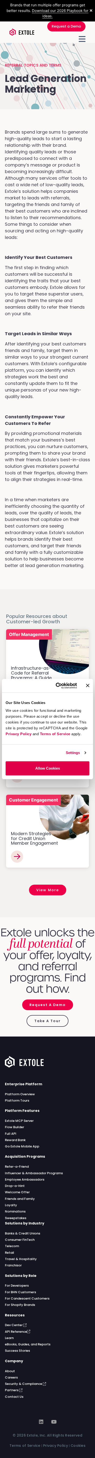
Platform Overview (20, 1094)
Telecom (12, 1246)
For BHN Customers (20, 1292)
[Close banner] (87, 685)
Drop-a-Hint (15, 1186)
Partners (12, 1390)
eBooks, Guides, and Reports (27, 1344)
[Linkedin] (41, 1422)
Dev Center (14, 1325)
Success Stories (17, 1350)
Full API (10, 1133)
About (10, 1371)
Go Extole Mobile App (22, 1146)
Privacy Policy (18, 734)
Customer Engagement (33, 799)
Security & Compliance (24, 1383)
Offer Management (29, 634)
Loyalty (11, 1205)
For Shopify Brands (20, 1304)
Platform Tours (17, 1100)
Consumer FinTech (20, 1239)
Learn (9, 1338)
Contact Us (14, 1396)
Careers (11, 1377)
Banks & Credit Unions (22, 1233)
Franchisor (13, 1265)
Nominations (15, 1211)
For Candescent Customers (27, 1298)
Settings (73, 753)
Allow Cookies (47, 768)
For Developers (17, 1285)
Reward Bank (15, 1140)
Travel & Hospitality (21, 1259)
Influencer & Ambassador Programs (34, 1173)
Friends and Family (20, 1198)
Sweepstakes (15, 1218)
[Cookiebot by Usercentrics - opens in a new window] (57, 686)
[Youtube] (54, 1422)
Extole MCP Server (19, 1120)
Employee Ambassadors (24, 1179)
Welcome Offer (17, 1192)
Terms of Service (55, 734)
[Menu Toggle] (82, 39)
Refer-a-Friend (17, 1166)
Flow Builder (14, 1127)
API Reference (16, 1331)
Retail (9, 1252)
